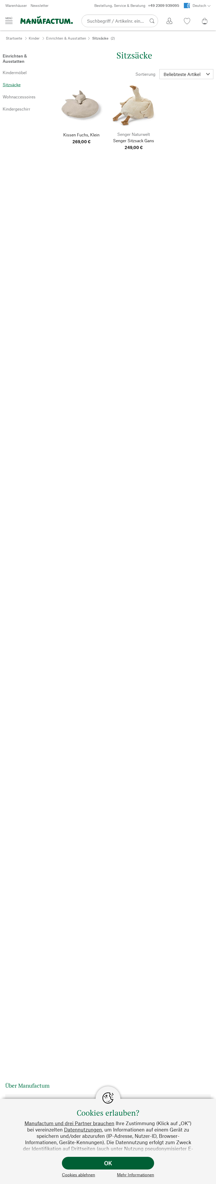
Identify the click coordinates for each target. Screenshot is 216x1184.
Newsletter (39, 5)
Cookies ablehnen (78, 1174)
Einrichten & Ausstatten (66, 38)
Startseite (14, 38)
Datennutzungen (83, 1129)
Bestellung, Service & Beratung (136, 5)
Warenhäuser (16, 5)
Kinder (34, 38)
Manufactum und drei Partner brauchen (69, 1123)
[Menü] (9, 20)
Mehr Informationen (135, 1174)
